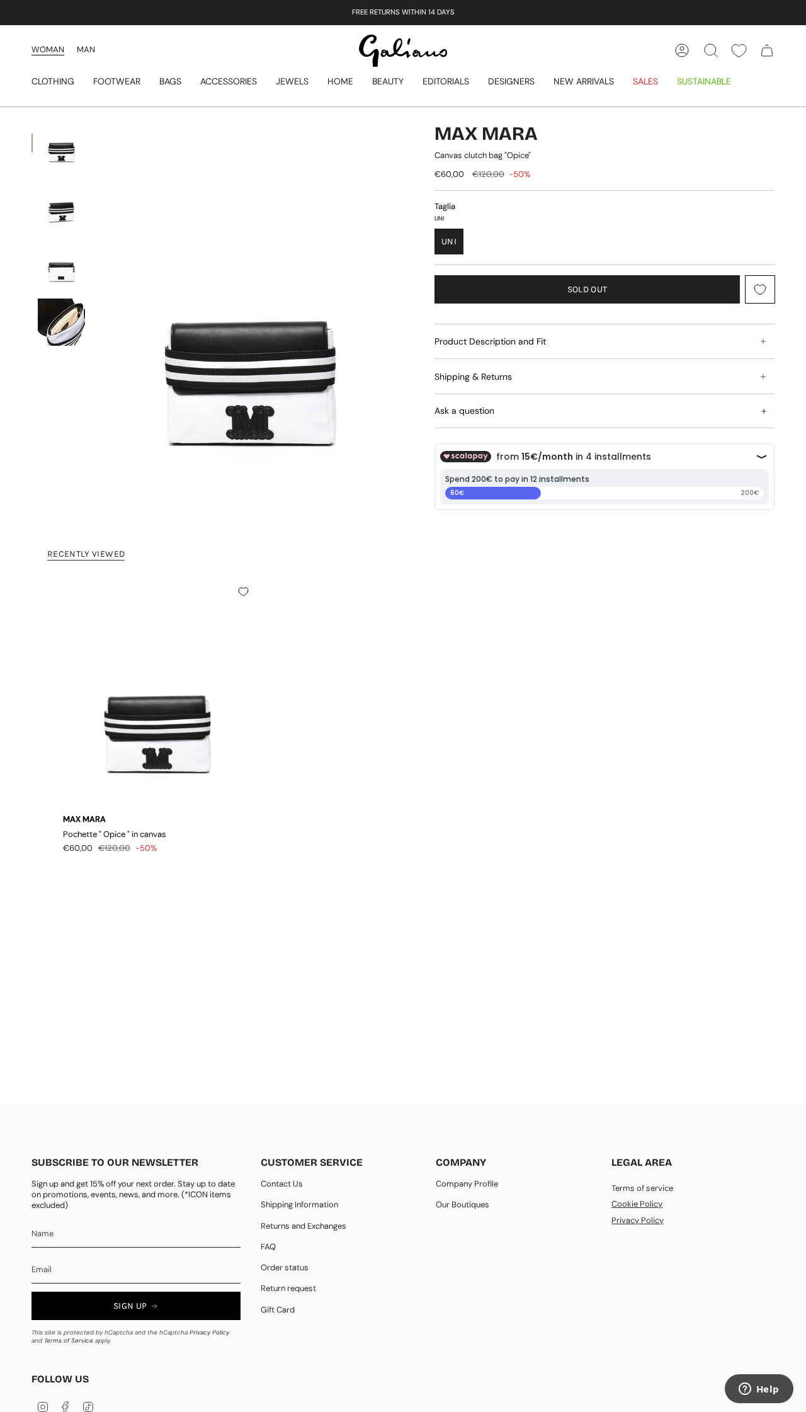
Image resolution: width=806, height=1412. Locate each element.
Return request (288, 1288)
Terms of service (642, 1188)
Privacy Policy (209, 1332)
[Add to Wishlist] (760, 289)
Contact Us (282, 1183)
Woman (47, 49)
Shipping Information (299, 1204)
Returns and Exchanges (303, 1226)
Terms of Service (68, 1340)
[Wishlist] (739, 50)
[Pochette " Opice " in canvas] (157, 696)
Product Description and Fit (490, 341)
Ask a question (464, 410)
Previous (97, 323)
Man (86, 49)
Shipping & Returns (473, 376)
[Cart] (766, 50)
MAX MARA (486, 133)
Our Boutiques (462, 1204)
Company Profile (467, 1183)
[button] (53, 82)
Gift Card (278, 1309)
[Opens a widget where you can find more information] (758, 1390)
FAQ (268, 1246)
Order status (285, 1267)
